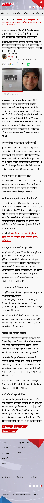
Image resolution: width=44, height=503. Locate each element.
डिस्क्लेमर (19, 477)
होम (2, 13)
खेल (19, 452)
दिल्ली (4, 463)
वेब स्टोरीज (21, 447)
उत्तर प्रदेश (35, 13)
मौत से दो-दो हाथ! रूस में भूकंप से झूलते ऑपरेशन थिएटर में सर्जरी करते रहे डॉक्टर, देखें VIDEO (20, 237)
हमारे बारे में (6, 477)
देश (14, 20)
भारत (9, 13)
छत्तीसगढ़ (26, 13)
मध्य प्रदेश (16, 13)
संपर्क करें (34, 477)
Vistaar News (6, 20)
